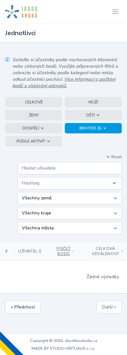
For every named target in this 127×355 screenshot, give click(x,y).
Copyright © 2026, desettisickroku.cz (63, 340)
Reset (116, 156)
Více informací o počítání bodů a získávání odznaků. (63, 82)
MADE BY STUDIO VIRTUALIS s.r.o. (63, 348)
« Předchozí (23, 307)
